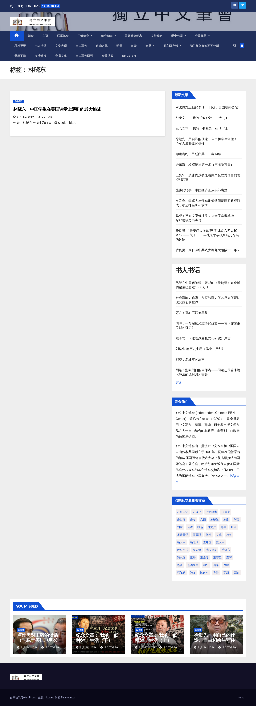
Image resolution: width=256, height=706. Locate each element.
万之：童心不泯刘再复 (192, 312)
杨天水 (181, 542)
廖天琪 (197, 534)
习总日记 (182, 512)
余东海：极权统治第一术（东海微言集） (205, 164)
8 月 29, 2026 (29, 647)
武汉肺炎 (211, 549)
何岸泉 (226, 512)
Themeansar (68, 697)
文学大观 (61, 46)
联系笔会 (63, 36)
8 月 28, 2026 (88, 647)
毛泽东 (226, 549)
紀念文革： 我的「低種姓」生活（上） (204, 128)
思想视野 (20, 46)
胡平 (206, 565)
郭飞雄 (181, 572)
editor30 (52, 647)
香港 (216, 572)
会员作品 (201, 36)
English (129, 56)
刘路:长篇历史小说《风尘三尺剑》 (200, 349)
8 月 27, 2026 (147, 647)
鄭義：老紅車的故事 (190, 359)
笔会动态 (107, 36)
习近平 (197, 512)
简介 (31, 36)
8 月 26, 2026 (206, 647)
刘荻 (236, 519)
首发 (134, 46)
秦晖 (229, 557)
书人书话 (40, 46)
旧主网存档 (171, 46)
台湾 (190, 527)
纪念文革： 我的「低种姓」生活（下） (204, 118)
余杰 (193, 519)
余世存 (181, 519)
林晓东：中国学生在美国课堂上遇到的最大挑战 (57, 109)
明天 (119, 46)
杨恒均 (194, 542)
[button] (234, 45)
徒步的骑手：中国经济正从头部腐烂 (201, 190)
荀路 (216, 565)
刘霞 (180, 527)
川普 (233, 527)
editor (46, 116)
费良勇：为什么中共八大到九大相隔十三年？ (208, 250)
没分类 (21, 630)
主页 (45, 36)
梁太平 (220, 542)
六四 (203, 519)
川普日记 (182, 534)
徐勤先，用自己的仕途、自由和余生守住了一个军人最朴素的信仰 (214, 642)
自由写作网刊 (84, 56)
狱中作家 (177, 36)
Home (241, 697)
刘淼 (226, 519)
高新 (226, 572)
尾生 (223, 527)
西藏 (226, 565)
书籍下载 (20, 56)
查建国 (207, 542)
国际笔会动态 (133, 36)
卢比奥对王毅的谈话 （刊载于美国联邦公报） (208, 107)
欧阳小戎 (182, 549)
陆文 (193, 572)
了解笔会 (84, 36)
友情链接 (40, 56)
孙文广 (212, 527)
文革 (219, 534)
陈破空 (204, 572)
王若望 (217, 557)
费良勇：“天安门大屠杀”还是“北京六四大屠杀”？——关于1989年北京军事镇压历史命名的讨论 (207, 235)
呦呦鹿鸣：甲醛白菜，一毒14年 (198, 154)
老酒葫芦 (192, 565)
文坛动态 (157, 36)
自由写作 (81, 46)
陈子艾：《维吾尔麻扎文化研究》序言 (203, 338)
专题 (149, 46)
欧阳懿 (197, 549)
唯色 (200, 527)
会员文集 (61, 56)
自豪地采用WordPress (23, 697)
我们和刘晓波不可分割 (204, 46)
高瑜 (236, 572)
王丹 (193, 557)
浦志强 (181, 557)
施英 (229, 534)
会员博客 (107, 56)
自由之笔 (102, 46)
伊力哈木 (211, 512)
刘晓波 (214, 519)
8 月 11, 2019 (25, 116)
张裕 (208, 534)
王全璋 (204, 557)
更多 (179, 383)
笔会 (180, 565)
